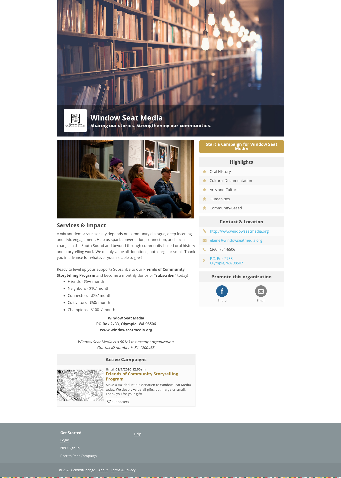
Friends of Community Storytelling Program (142, 376)
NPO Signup (70, 447)
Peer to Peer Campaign (78, 455)
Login (64, 440)
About (103, 470)
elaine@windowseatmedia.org (236, 240)
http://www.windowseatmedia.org (239, 231)
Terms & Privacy (123, 470)
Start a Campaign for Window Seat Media (241, 146)
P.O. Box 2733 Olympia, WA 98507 (226, 261)
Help (137, 434)
